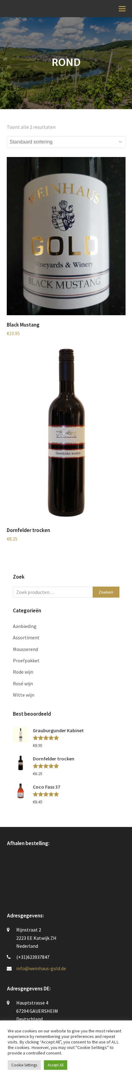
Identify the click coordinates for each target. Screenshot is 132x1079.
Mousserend (25, 649)
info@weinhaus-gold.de (41, 968)
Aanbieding (25, 626)
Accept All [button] (56, 1065)
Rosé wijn (23, 683)
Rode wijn (23, 672)
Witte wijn (23, 695)
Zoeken (106, 592)
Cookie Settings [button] (24, 1065)
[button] (122, 8)
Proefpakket (26, 660)
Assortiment (26, 637)
